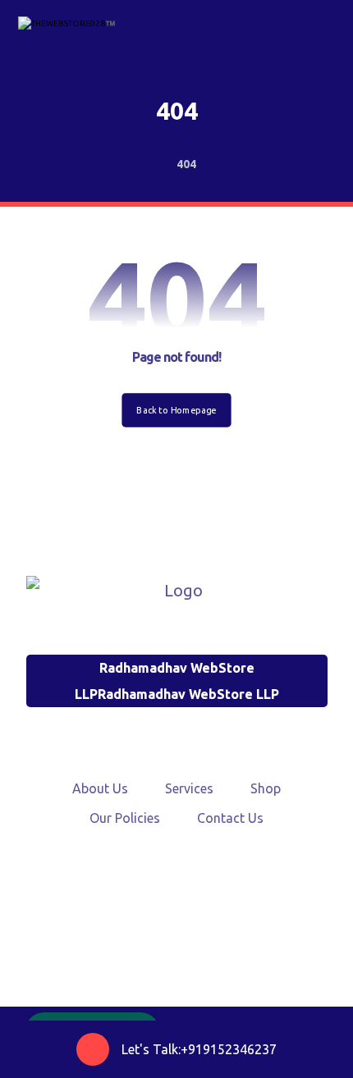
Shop (265, 788)
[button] (137, 911)
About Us (100, 788)
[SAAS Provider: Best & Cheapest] (67, 29)
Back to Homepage (176, 409)
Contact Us (230, 818)
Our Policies (124, 818)
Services (189, 788)
